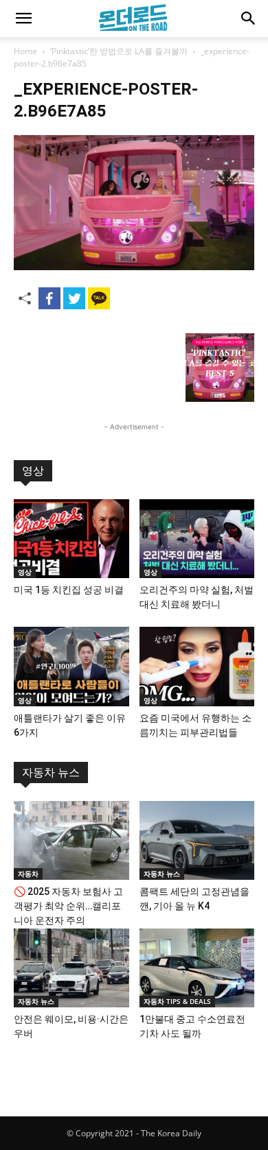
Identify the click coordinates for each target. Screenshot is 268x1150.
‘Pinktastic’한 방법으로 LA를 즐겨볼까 (119, 51)
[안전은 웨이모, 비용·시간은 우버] (71, 968)
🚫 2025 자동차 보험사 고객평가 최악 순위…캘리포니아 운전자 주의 (68, 906)
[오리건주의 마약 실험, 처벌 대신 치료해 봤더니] (197, 538)
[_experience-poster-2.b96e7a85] (134, 266)
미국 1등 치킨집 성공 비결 (69, 589)
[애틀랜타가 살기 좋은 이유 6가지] (71, 666)
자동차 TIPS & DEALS (177, 1001)
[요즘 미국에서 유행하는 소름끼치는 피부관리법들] (197, 666)
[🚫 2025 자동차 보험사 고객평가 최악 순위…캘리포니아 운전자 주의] (71, 840)
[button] (23, 18)
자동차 (28, 873)
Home (25, 51)
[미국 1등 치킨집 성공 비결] (71, 538)
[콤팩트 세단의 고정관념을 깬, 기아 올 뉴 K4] (197, 840)
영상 (33, 470)
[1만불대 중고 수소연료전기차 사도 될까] (197, 968)
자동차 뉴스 (51, 772)
